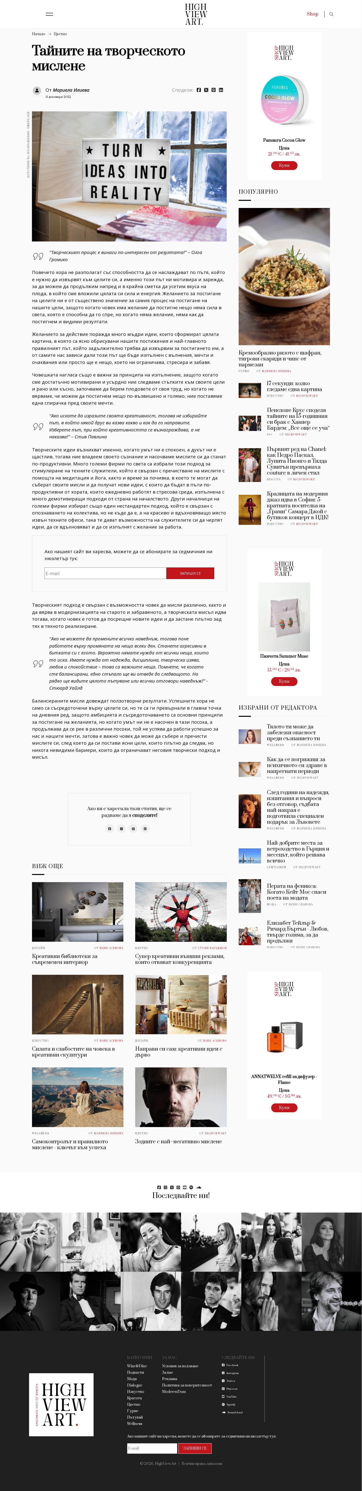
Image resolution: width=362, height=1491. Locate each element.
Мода (271, 904)
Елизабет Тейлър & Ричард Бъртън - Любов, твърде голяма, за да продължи (297, 932)
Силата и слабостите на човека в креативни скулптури (73, 1052)
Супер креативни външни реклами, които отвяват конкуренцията (179, 959)
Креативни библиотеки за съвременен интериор (65, 959)
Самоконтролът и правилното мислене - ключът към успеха (70, 1144)
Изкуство (40, 1040)
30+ (270, 434)
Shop (312, 14)
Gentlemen (276, 867)
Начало (38, 34)
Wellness (40, 1133)
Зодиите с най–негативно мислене (178, 1141)
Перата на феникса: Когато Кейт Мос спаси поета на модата (296, 892)
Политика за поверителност (187, 1385)
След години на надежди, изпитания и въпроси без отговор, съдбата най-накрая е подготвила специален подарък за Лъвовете (298, 807)
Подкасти (135, 1372)
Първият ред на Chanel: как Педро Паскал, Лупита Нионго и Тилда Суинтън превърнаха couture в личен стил (297, 461)
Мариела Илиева (71, 90)
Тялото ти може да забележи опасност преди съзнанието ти (293, 732)
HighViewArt (216, 1133)
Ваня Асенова (111, 948)
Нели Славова (301, 904)
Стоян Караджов (212, 948)
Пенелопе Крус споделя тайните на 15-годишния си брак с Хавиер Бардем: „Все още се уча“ (298, 419)
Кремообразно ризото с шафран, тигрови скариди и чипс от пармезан (280, 359)
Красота (274, 479)
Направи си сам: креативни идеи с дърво (178, 1052)
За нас (167, 1372)
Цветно (60, 34)
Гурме (244, 371)
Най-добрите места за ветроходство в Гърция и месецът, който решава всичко (298, 852)
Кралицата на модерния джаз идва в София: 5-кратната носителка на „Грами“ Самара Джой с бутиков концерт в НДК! (298, 506)
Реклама (169, 1379)
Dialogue (134, 1385)
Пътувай (135, 1417)
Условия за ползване (180, 1366)
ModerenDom (174, 1391)
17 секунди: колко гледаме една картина (294, 386)
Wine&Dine (137, 1366)
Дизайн (38, 948)
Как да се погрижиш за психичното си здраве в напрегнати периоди (297, 765)
